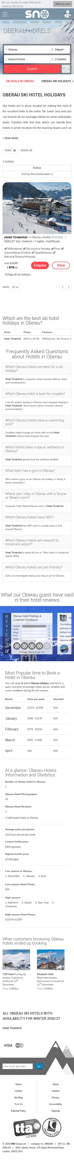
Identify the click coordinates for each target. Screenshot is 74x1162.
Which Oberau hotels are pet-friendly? (33, 567)
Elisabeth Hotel (45, 974)
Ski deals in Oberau (20, 81)
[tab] (37, 369)
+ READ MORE (10, 138)
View (61, 265)
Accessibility (55, 1104)
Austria (35, 22)
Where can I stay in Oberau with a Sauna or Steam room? (35, 495)
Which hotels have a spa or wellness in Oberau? (34, 449)
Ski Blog (18, 1097)
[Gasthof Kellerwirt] (63, 618)
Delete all (26, 150)
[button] (72, 81)
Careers (56, 1091)
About (56, 1084)
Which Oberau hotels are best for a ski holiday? (34, 369)
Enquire (40, 265)
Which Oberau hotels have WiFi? (29, 517)
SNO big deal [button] (62, 4)
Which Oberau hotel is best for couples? (35, 394)
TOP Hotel (8, 974)
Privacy (55, 1097)
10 (14, 286)
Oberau (47, 22)
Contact (18, 1091)
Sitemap (55, 1111)
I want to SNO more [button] (12, 5)
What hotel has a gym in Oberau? (30, 471)
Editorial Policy (18, 1111)
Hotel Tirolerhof (15, 237)
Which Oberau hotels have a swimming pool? (34, 422)
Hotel (8, 150)
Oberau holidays (40, 683)
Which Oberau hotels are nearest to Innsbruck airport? (32, 542)
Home (6, 22)
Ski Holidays (19, 22)
